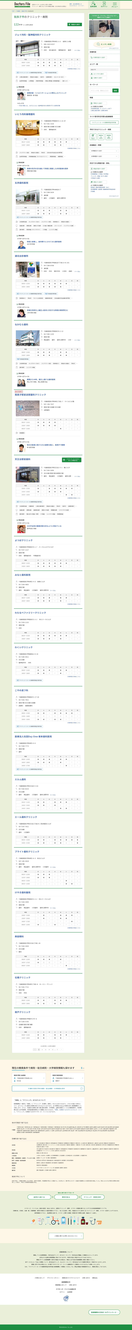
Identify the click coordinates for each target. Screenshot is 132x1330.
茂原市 (91, 1127)
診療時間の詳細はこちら (74, 69)
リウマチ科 (39, 1167)
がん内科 (83, 1145)
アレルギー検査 (95, 176)
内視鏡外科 (39, 1150)
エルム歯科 (20, 779)
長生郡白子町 (96, 1130)
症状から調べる (39, 1197)
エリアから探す (99, 74)
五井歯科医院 (21, 182)
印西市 (71, 1129)
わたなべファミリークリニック (30, 612)
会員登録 (69, 1292)
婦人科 (46, 1153)
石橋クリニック (22, 977)
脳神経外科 (77, 1149)
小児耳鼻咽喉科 (55, 1155)
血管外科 (57, 1150)
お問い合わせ (86, 1278)
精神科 (38, 1163)
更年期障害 (94, 189)
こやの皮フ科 (21, 690)
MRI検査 (105, 174)
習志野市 (110, 1127)
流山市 (22, 1129)
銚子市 (63, 1127)
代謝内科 (68, 1145)
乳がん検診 (104, 176)
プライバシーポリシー (53, 1278)
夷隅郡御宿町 (28, 1132)
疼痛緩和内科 (110, 1145)
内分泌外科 (63, 1150)
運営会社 (94, 1278)
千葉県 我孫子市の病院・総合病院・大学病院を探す (46, 1088)
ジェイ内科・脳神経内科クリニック (33, 34)
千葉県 (18, 11)
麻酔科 (61, 1167)
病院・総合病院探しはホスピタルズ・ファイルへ (76, 4)
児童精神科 (61, 1163)
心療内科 (42, 1163)
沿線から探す (98, 78)
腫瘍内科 (106, 1143)
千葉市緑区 (50, 1127)
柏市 (114, 1127)
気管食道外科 (64, 1149)
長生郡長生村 (89, 1130)
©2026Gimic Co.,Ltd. (66, 1327)
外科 (38, 1149)
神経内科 (77, 1143)
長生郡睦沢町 (81, 1130)
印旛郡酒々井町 (113, 1129)
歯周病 (100, 189)
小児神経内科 (68, 1155)
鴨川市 (36, 1129)
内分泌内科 (63, 1145)
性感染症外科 (57, 1160)
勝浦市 (117, 1127)
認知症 (93, 187)
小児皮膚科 (62, 1155)
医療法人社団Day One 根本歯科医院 (33, 736)
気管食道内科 (54, 1143)
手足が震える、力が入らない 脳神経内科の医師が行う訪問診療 (39, 106)
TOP (13, 11)
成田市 (95, 1127)
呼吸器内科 (61, 1143)
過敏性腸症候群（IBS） (103, 187)
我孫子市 (24, 11)
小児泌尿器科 (76, 1155)
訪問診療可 (104, 110)
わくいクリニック (24, 647)
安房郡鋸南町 (36, 1132)
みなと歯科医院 (22, 574)
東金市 (103, 1127)
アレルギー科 (43, 1158)
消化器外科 (52, 1149)
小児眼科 (48, 1155)
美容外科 (39, 1165)
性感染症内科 (50, 1160)
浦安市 (53, 1129)
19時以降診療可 (95, 110)
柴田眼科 (19, 936)
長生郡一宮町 (74, 1130)
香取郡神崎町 (26, 1130)
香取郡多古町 (33, 1130)
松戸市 (83, 1127)
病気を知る (66, 1197)
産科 (43, 1153)
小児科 (38, 1155)
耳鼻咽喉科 (53, 1158)
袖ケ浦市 (62, 1129)
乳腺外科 (89, 1149)
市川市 (66, 1127)
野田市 (87, 1127)
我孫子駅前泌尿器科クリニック (30, 394)
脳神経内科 (99, 1145)
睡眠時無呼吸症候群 (109, 189)
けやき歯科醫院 (22, 892)
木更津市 (79, 1127)
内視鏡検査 (94, 174)
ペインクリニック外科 (48, 1150)
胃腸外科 (58, 1149)
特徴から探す (98, 103)
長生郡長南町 (111, 1130)
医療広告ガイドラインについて (71, 1278)
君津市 (45, 1129)
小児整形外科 (83, 1155)
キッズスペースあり (106, 108)
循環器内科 (67, 1143)
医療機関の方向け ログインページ (103, 1312)
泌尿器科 (63, 1160)
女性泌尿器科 (69, 1160)
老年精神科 (54, 1163)
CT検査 (100, 174)
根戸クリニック (22, 1011)
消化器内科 (42, 1143)
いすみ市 (100, 1129)
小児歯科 (46, 1170)
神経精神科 (48, 1163)
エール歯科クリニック (26, 816)
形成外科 (46, 1149)
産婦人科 (39, 1153)
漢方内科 (45, 1145)
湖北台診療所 (21, 255)
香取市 (91, 1129)
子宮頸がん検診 (95, 178)
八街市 (67, 1129)
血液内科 (101, 1143)
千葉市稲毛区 (36, 1127)
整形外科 (41, 1149)
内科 (38, 1143)
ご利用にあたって (40, 1278)
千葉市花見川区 (28, 1127)
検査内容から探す (99, 169)
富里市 (78, 1129)
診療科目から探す (99, 57)
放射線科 (57, 1167)
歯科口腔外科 (52, 1170)
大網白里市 (105, 1129)
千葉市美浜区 (57, 1127)
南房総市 (83, 1129)
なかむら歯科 (21, 324)
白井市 (75, 1129)
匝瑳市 (87, 1129)
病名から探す (98, 182)
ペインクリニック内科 (53, 1145)
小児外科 (42, 1155)
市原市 (18, 1129)
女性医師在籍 (95, 108)
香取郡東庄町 (41, 1130)
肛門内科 (39, 1160)
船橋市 (70, 1127)
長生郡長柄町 (103, 1130)
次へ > (61, 1049)
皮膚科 (38, 1158)
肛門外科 (44, 1160)
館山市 (74, 1127)
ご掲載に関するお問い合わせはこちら (66, 1236)
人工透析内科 (83, 1143)
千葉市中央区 (20, 1127)
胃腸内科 (48, 1143)
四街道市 (57, 1129)
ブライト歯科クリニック (27, 851)
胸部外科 (111, 1149)
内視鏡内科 (39, 1145)
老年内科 (104, 1145)
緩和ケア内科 (45, 1146)
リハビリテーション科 (48, 1167)
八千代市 (27, 1129)
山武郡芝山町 (58, 1130)
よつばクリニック (24, 540)
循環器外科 (83, 1149)
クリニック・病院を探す (92, 1197)
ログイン (62, 1292)
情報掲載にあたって (61, 1285)
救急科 (65, 1167)
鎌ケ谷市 (41, 1129)
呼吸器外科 (71, 1149)
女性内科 (93, 1145)
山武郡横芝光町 (66, 1130)
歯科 (38, 1170)
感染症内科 (112, 1143)
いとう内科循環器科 (25, 114)
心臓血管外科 (95, 1149)
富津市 (49, 1129)
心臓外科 (101, 1149)
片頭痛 (93, 191)
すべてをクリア (114, 48)
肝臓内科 (117, 1145)
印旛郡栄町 (20, 1130)
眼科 (49, 1158)
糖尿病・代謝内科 (75, 1145)
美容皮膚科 (44, 1165)
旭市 (106, 1127)
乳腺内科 (39, 1146)
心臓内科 (96, 1143)
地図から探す (75, 24)
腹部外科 (116, 1149)
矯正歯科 (41, 1170)
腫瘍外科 (106, 1149)
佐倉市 (99, 1127)
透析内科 (88, 1145)
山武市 (95, 1129)
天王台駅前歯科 (22, 459)
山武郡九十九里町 (49, 1130)
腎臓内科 (72, 1143)
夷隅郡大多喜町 (21, 1132)
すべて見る (77, 50)
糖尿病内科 (91, 1143)
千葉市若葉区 (43, 1127)
